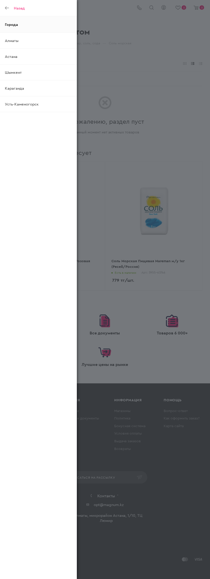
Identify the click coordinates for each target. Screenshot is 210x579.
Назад (19, 8)
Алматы (11, 40)
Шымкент (13, 72)
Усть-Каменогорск (22, 104)
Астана (11, 56)
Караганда (14, 88)
